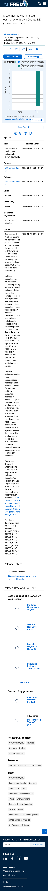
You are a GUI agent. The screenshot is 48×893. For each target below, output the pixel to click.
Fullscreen (36, 120)
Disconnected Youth (17, 783)
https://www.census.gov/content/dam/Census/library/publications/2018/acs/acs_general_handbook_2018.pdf (12, 506)
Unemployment (23, 799)
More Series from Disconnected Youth (24, 765)
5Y (16, 49)
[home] (15, 3)
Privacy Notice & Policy (13, 887)
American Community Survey (20, 793)
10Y (23, 49)
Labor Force (13, 788)
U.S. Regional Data (16, 753)
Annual (20, 809)
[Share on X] (15, 133)
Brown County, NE (16, 743)
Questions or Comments (13, 871)
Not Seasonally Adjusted (18, 825)
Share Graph (23, 127)
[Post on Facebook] (20, 133)
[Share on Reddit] (25, 133)
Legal (5, 882)
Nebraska (12, 748)
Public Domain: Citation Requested (23, 814)
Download (32, 56)
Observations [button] (10, 34)
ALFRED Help (9, 875)
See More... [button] (25, 682)
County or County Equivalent (20, 804)
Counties (30, 743)
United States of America (19, 820)
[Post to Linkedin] (30, 133)
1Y (10, 49)
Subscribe (38, 844)
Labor (24, 788)
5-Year (11, 799)
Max (30, 49)
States (22, 748)
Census (11, 809)
